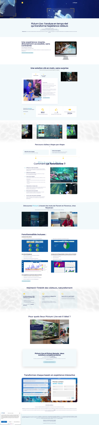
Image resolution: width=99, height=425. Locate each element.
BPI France (54, 417)
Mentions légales (53, 420)
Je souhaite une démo (46, 97)
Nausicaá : (26, 111)
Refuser (10, 421)
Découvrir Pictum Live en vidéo (27, 52)
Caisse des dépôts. (60, 418)
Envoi (73, 398)
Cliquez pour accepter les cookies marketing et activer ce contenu (69, 76)
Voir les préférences (17, 421)
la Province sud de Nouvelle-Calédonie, (68, 416)
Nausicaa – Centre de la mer (43, 416)
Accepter (4, 421)
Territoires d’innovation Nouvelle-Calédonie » (47, 418)
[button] (19, 413)
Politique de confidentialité (47, 420)
